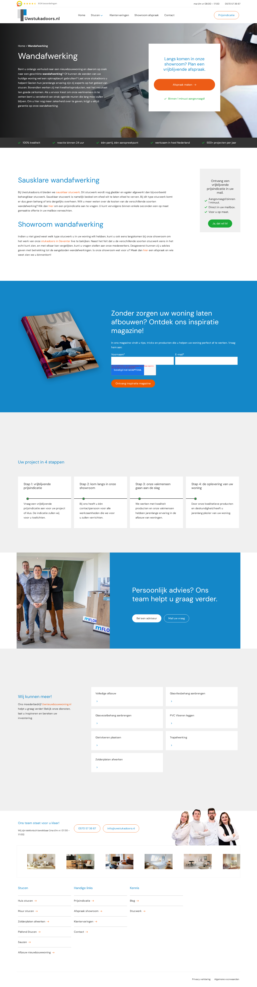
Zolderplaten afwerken (31, 921)
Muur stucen (26, 911)
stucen (22, 87)
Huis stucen (25, 900)
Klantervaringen (119, 15)
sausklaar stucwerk (68, 192)
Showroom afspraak (146, 15)
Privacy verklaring (201, 979)
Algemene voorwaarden (226, 979)
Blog (132, 900)
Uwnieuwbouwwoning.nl (56, 704)
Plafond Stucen (27, 932)
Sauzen (22, 942)
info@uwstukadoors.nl (121, 828)
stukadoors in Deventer (55, 241)
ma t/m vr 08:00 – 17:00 (206, 3)
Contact (169, 15)
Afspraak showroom (86, 911)
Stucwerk (136, 911)
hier (51, 206)
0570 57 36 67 (232, 3)
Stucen (95, 15)
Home (81, 15)
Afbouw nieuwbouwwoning (34, 952)
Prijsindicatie (226, 15)
